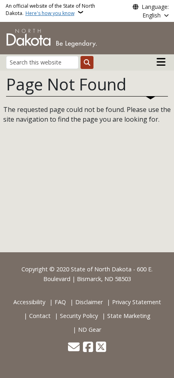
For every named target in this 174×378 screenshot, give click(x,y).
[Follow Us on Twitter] (101, 347)
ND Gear (89, 329)
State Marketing (129, 316)
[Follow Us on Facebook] (88, 347)
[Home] (51, 37)
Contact (40, 316)
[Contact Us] (74, 347)
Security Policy (79, 316)
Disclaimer (89, 302)
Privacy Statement (136, 302)
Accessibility (29, 302)
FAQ (60, 302)
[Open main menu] (161, 62)
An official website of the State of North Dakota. (50, 9)
